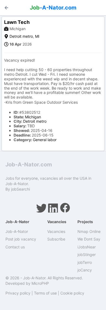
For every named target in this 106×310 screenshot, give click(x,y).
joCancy (84, 270)
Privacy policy (17, 293)
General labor (45, 139)
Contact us (15, 247)
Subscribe (56, 239)
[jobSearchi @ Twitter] (41, 208)
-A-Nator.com (53, 7)
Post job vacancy (20, 239)
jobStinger (86, 254)
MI (37, 36)
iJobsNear (86, 247)
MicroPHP (40, 283)
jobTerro (84, 262)
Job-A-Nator (16, 231)
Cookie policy (72, 293)
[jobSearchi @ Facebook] (65, 208)
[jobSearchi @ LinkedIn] (53, 208)
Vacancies (56, 231)
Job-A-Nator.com (28, 164)
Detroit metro (21, 36)
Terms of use (45, 293)
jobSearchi (20, 189)
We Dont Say (88, 239)
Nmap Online (89, 231)
